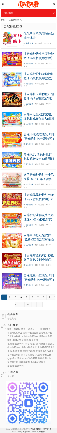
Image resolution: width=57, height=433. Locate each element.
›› (39, 304)
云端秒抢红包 (13, 26)
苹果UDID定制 (14, 340)
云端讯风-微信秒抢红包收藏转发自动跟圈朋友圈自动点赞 (39, 159)
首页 (3, 20)
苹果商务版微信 (30, 351)
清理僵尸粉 (12, 362)
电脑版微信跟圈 (29, 358)
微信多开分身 (13, 347)
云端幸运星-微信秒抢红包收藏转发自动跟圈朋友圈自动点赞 (39, 118)
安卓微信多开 (31, 343)
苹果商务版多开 (45, 351)
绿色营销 (11, 318)
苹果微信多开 (45, 336)
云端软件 (29, 63)
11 (21, 304)
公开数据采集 (13, 354)
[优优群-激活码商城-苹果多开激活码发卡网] (28, 7)
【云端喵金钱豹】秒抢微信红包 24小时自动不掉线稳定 (39, 260)
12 (28, 304)
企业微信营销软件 (15, 365)
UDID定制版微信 (30, 340)
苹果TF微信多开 (29, 329)
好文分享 (29, 43)
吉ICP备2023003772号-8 (41, 429)
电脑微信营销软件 (15, 343)
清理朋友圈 (24, 362)
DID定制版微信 (14, 351)
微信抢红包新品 (14, 332)
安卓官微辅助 (27, 354)
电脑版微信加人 (46, 343)
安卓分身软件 (13, 336)
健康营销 (26, 432)
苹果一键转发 (13, 329)
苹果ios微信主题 (29, 347)
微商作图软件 (44, 358)
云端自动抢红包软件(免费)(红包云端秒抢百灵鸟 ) (39, 239)
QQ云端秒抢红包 (43, 354)
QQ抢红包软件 (14, 358)
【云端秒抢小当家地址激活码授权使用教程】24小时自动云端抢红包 (39, 58)
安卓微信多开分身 (29, 336)
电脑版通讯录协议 (46, 347)
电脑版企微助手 (38, 362)
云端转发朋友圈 (30, 332)
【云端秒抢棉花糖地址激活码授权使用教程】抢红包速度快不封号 (39, 78)
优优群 (10, 376)
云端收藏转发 (45, 332)
